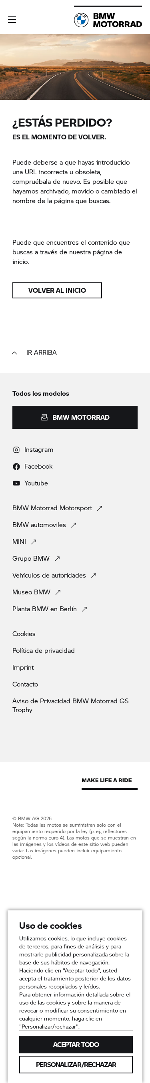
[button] (12, 19)
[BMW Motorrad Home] (108, 20)
